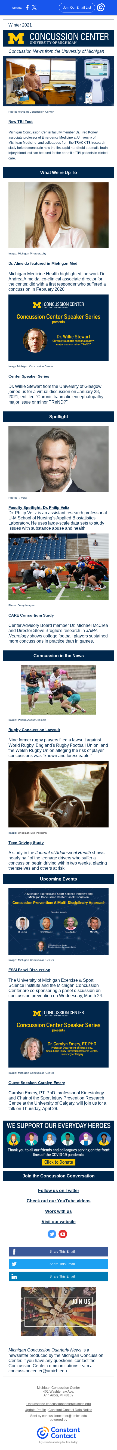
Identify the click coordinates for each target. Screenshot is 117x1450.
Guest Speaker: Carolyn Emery (36, 1083)
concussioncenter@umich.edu (64, 1416)
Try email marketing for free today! (58, 1442)
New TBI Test (20, 121)
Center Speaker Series (28, 376)
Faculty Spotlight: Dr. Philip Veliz (38, 507)
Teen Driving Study (26, 842)
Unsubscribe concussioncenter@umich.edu (58, 1404)
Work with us (58, 1211)
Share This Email (62, 1251)
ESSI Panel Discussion (29, 970)
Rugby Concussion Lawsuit (34, 730)
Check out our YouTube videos (59, 1201)
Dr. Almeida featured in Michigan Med (43, 263)
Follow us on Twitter (58, 1190)
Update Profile (35, 1410)
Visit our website (59, 1221)
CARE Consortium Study (31, 615)
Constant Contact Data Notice (70, 1410)
